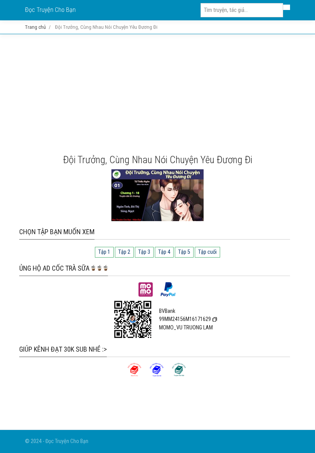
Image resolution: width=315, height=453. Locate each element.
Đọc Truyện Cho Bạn (50, 9)
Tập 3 (144, 252)
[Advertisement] (157, 94)
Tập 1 (104, 252)
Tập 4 (164, 252)
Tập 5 (184, 252)
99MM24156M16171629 (185, 319)
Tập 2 (124, 252)
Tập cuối (207, 252)
